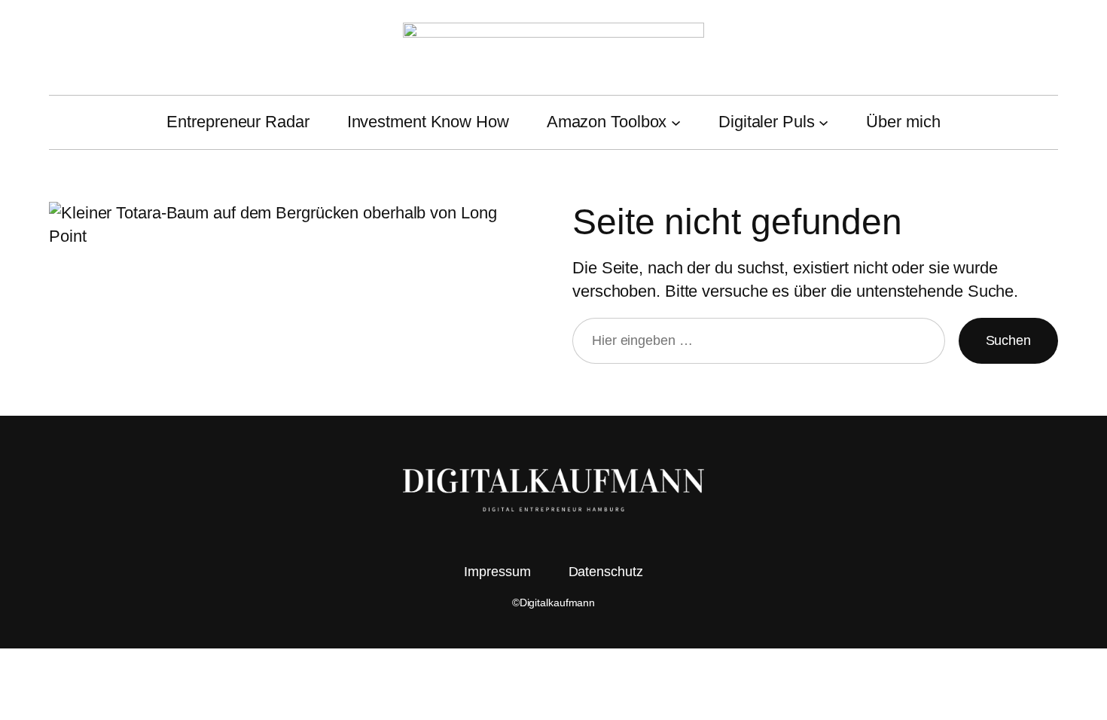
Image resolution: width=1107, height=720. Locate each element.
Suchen (1008, 340)
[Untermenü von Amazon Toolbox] (676, 122)
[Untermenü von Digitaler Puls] (823, 122)
